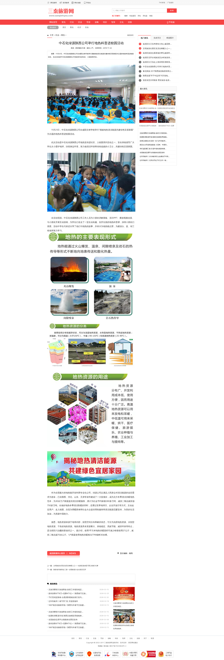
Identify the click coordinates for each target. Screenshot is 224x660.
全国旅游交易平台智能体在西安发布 (63, 619)
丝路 (130, 22)
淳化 (139, 16)
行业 (72, 22)
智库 (113, 22)
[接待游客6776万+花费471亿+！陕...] (165, 116)
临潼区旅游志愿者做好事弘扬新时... (157, 53)
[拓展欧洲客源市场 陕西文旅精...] (165, 99)
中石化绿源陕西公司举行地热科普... (157, 66)
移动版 (106, 646)
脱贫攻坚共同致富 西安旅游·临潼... (157, 80)
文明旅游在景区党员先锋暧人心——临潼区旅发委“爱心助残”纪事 (75, 566)
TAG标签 (162, 2)
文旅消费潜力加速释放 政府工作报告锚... (154, 133)
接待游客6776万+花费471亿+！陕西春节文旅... (67, 593)
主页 (51, 35)
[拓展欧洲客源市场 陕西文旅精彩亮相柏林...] (124, 616)
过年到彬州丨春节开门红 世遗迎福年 (63, 601)
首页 (73, 638)
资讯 (63, 22)
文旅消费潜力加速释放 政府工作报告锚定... (65, 589)
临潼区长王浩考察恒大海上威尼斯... (157, 44)
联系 (152, 638)
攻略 (97, 22)
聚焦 (72, 27)
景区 (64, 27)
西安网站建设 (133, 643)
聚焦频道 (53, 27)
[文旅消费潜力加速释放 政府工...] (147, 99)
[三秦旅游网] (61, 17)
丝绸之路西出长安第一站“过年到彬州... (153, 141)
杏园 (150, 16)
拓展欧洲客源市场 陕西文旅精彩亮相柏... (154, 137)
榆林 (126, 16)
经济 (79, 27)
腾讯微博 (53, 3)
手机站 (88, 3)
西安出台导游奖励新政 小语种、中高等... (154, 145)
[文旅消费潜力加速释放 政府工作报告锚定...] (124, 594)
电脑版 (100, 646)
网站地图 (77, 3)
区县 (80, 22)
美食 (87, 27)
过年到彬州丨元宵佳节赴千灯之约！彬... (153, 160)
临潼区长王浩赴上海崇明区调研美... (157, 62)
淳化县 (145, 16)
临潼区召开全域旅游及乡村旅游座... (157, 57)
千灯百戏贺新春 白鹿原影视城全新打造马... (65, 597)
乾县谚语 (133, 16)
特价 (105, 22)
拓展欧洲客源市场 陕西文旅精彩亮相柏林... (65, 616)
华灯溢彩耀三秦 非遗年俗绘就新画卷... (153, 149)
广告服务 (170, 2)
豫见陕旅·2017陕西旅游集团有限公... (158, 71)
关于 (145, 638)
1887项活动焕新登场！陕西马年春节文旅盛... (66, 605)
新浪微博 (66, 3)
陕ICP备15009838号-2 (118, 646)
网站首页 (53, 22)
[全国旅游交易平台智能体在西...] (147, 116)
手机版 (171, 22)
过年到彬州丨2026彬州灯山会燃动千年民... (155, 156)
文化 (122, 22)
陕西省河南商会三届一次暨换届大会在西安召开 (69, 570)
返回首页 (130, 35)
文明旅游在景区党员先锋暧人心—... (157, 48)
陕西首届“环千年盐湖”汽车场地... (156, 75)
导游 (88, 22)
